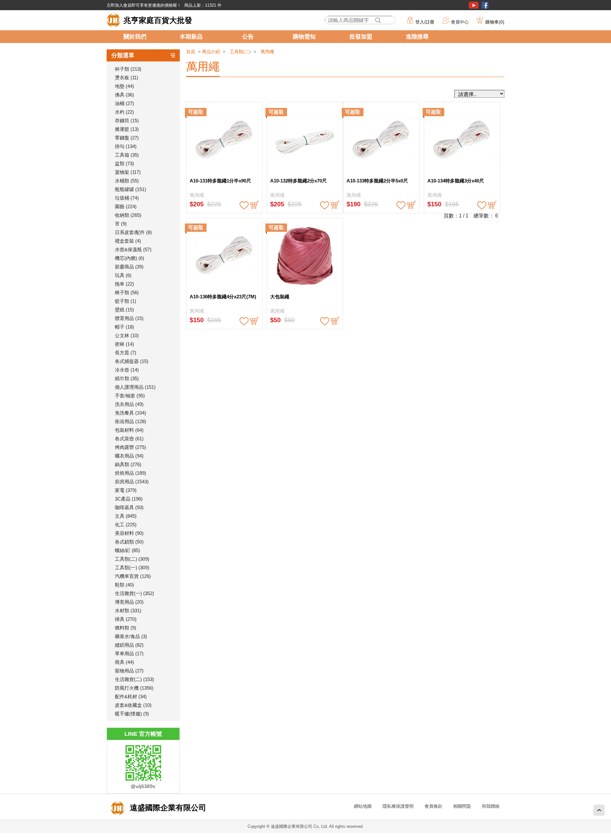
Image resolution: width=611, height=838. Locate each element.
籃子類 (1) (125, 301)
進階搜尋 (417, 36)
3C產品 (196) (129, 498)
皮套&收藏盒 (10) (133, 705)
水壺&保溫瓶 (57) (133, 249)
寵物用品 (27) (129, 670)
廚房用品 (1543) (132, 481)
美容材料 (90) (129, 533)
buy (254, 205)
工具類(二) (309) (132, 559)
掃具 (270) (126, 619)
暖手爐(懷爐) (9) (132, 713)
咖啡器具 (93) (129, 507)
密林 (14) (124, 344)
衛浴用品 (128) (130, 421)
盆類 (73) (124, 163)
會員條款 (433, 806)
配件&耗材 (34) (131, 696)
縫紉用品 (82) (129, 645)
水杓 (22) (124, 112)
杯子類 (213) (128, 69)
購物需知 (304, 36)
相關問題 (462, 806)
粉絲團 (484, 5)
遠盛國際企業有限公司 (167, 807)
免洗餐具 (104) (130, 412)
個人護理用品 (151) (135, 387)
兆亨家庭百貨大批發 (157, 20)
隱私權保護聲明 (398, 806)
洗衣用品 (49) (129, 404)
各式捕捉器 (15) (131, 361)
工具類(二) (240, 51)
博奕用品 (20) (129, 602)
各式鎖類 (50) (129, 541)
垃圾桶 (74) (127, 198)
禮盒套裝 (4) (128, 241)
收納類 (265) (128, 215)
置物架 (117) (128, 172)
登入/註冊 (424, 22)
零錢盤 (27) (127, 137)
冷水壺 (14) (127, 370)
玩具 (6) (123, 275)
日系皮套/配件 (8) (133, 232)
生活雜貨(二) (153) (134, 679)
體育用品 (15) (129, 318)
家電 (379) (126, 490)
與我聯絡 (491, 806)
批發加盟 (360, 36)
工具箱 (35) (127, 155)
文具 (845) (126, 516)
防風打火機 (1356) (134, 688)
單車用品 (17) (129, 653)
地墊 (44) (124, 86)
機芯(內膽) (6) (129, 258)
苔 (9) (121, 223)
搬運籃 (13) (127, 129)
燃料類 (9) (125, 627)
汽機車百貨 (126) (133, 576)
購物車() (494, 22)
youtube (474, 5)
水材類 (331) (128, 610)
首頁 (190, 51)
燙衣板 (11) (126, 77)
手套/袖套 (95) (130, 395)
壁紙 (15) (124, 309)
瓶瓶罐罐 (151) (130, 189)
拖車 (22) (124, 284)
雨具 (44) (124, 662)
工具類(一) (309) (132, 567)
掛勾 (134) (126, 146)
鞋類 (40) (124, 584)
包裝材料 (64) (129, 430)
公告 (248, 36)
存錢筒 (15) (127, 120)
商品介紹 (211, 51)
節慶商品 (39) (129, 266)
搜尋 (378, 20)
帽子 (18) (124, 327)
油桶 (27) (124, 103)
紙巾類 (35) (127, 378)
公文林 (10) (127, 335)
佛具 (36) (124, 94)
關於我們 (134, 36)
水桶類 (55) (127, 180)
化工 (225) (126, 524)
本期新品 (191, 36)
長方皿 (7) (125, 352)
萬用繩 (267, 51)
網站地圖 (363, 806)
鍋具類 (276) (128, 464)
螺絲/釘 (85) (127, 550)
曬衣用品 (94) (129, 455)
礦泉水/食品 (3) (131, 636)
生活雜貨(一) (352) (134, 593)
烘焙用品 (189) (130, 473)
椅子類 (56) (127, 292)
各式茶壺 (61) (129, 438)
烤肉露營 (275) (130, 447)
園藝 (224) (126, 206)
